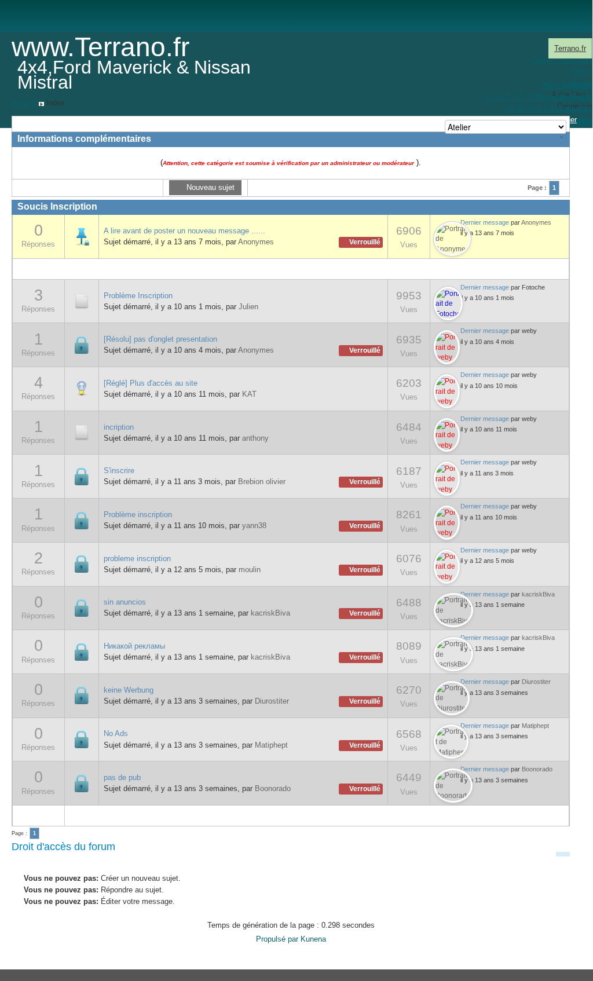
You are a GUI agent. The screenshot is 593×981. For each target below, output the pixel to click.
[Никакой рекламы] (81, 651)
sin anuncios (125, 602)
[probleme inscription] (81, 563)
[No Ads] (81, 738)
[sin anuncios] (81, 607)
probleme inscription (137, 558)
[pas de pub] (81, 782)
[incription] (81, 432)
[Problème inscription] (81, 519)
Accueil (24, 102)
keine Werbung (128, 690)
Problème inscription (138, 514)
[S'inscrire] (81, 475)
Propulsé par (278, 939)
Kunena (313, 939)
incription (119, 427)
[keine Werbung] (81, 695)
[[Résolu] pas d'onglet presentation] (81, 344)
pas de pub (122, 777)
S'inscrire (119, 470)
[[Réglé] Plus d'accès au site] (81, 388)
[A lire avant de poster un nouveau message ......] (81, 236)
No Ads (116, 733)
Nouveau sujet (209, 187)
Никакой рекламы (134, 646)
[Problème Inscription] (81, 300)
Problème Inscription (138, 295)
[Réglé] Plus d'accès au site (150, 383)
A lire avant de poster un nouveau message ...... (184, 230)
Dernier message (484, 222)
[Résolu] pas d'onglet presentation (160, 339)
